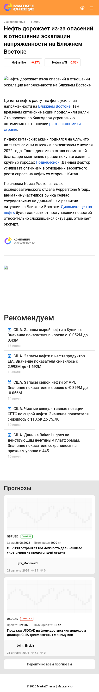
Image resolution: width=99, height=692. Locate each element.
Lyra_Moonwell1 (27, 563)
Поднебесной (48, 162)
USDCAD (12, 619)
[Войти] (82, 8)
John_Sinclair (25, 645)
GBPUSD (12, 536)
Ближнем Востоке (54, 106)
